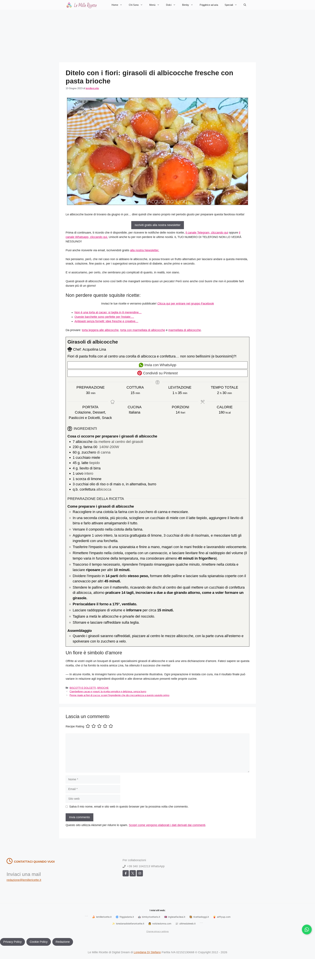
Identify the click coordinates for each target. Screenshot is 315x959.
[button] (244, 5)
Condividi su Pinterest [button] (160, 373)
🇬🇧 (174, 916)
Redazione (63, 941)
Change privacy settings (157, 931)
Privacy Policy (12, 941)
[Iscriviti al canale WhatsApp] (307, 929)
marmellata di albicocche (184, 330)
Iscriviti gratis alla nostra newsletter (157, 225)
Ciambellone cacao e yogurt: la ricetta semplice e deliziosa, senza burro (108, 691)
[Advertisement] (157, 34)
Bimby (185, 4)
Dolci (168, 4)
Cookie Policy (39, 941)
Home (115, 4)
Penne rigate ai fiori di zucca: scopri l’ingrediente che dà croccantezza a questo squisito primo (119, 695)
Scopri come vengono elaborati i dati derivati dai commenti (167, 825)
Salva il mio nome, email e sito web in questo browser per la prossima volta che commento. (129, 806)
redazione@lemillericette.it (24, 880)
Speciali (229, 4)
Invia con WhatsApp (159, 365)
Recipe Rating (75, 726)
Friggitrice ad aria (209, 4)
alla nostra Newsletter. (144, 250)
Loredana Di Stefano (147, 952)
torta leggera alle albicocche (100, 330)
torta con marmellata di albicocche (142, 330)
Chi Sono (134, 4)
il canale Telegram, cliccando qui (207, 232)
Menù (152, 4)
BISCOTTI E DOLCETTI (83, 687)
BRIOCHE (103, 687)
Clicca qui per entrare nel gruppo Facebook (185, 303)
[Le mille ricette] (82, 5)
